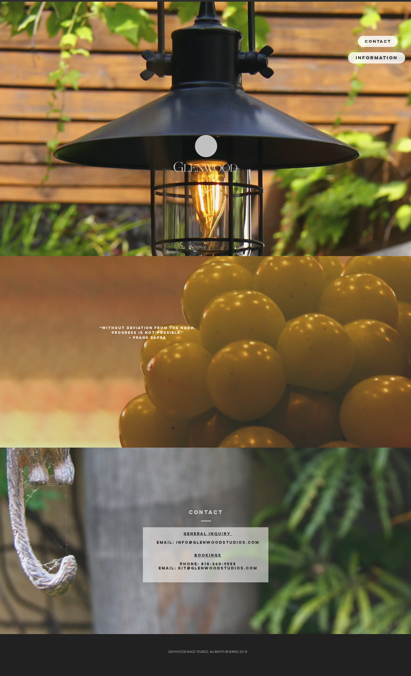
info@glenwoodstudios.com (217, 542)
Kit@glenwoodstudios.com (218, 568)
